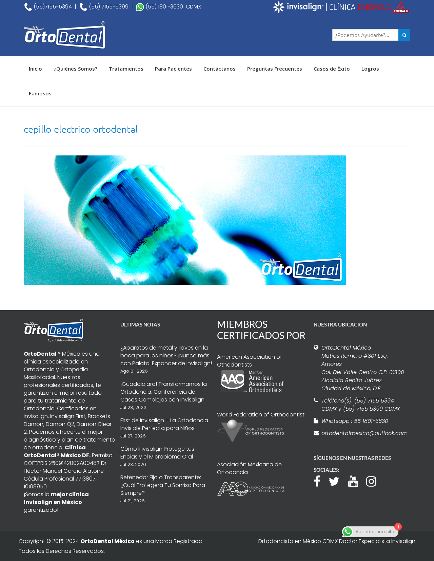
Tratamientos (126, 68)
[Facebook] (320, 480)
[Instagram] (374, 480)
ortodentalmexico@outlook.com (363, 433)
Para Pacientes (173, 68)
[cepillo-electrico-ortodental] (185, 219)
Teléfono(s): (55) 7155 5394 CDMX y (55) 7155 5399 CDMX (360, 405)
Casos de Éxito (332, 68)
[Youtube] (356, 480)
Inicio (35, 68)
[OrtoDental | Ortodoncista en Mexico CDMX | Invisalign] (88, 35)
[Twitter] (338, 480)
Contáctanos (219, 68)
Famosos (40, 93)
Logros (370, 68)
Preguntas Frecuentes (274, 68)
